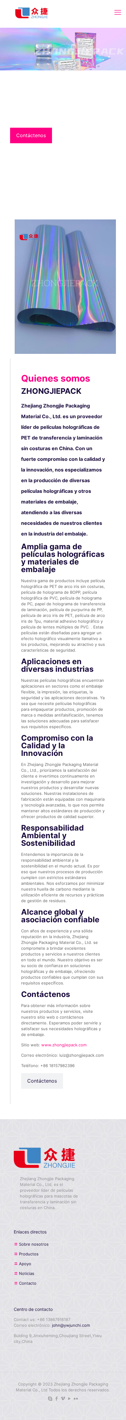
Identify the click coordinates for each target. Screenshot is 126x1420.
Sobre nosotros (34, 1244)
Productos (29, 1253)
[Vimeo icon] (63, 1398)
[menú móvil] (118, 12)
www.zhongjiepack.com (64, 1044)
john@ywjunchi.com (71, 1325)
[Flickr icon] (76, 1398)
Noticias (26, 1273)
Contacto (27, 1283)
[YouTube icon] (69, 1398)
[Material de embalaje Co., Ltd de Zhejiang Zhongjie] (31, 12)
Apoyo (25, 1263)
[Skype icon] (50, 1398)
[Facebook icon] (56, 1398)
